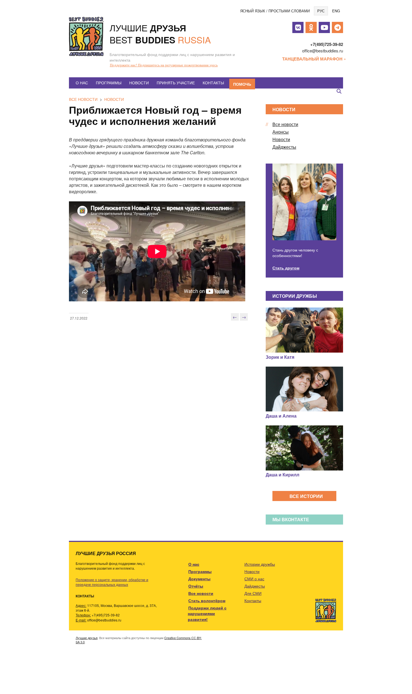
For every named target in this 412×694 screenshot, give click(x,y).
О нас (82, 82)
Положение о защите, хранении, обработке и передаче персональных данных (112, 582)
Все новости (83, 99)
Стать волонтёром (206, 600)
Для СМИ (252, 593)
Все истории (306, 496)
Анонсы (280, 132)
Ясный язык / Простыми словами (275, 10)
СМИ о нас (254, 578)
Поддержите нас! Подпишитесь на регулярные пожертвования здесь (164, 65)
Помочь (242, 84)
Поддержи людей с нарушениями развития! (207, 613)
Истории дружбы (259, 564)
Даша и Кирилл (282, 474)
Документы (199, 578)
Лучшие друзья (87, 637)
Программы (108, 82)
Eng (336, 10)
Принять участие (176, 82)
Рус (321, 10)
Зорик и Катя (280, 357)
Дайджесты (284, 147)
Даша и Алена (281, 416)
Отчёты (195, 586)
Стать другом (285, 268)
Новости (139, 82)
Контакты (213, 82)
